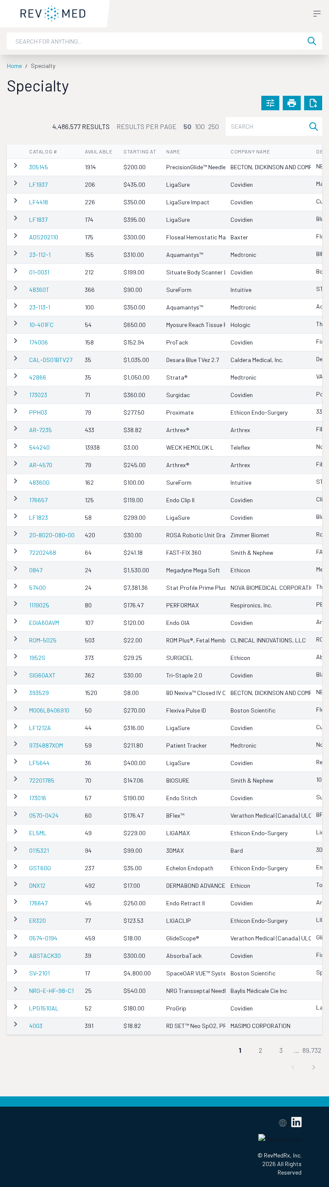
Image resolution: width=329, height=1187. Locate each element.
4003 (35, 1025)
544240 (39, 447)
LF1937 (38, 184)
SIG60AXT (42, 675)
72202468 (42, 552)
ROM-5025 (43, 640)
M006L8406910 (49, 710)
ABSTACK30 (45, 955)
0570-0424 (44, 815)
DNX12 (37, 885)
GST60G (40, 868)
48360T (39, 289)
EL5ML (38, 832)
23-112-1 (40, 254)
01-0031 (39, 272)
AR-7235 (40, 429)
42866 (37, 377)
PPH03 (38, 412)
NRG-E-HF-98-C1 (51, 990)
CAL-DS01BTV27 (50, 359)
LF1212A (40, 727)
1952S (37, 657)
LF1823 (38, 517)
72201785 (41, 780)
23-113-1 (39, 307)
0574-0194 (43, 938)
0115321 (39, 850)
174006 (38, 342)
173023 (38, 394)
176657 (38, 500)
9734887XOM (46, 745)
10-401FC (41, 324)
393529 (39, 692)
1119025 (39, 605)
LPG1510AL (44, 1008)
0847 (35, 570)
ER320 (37, 920)
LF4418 (38, 202)
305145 (38, 167)
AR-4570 (40, 464)
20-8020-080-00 (52, 535)
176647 (38, 903)
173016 (37, 797)
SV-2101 (39, 973)
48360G (39, 482)
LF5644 (39, 762)
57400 (37, 587)
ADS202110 (43, 237)
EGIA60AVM (44, 622)
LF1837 (38, 219)
